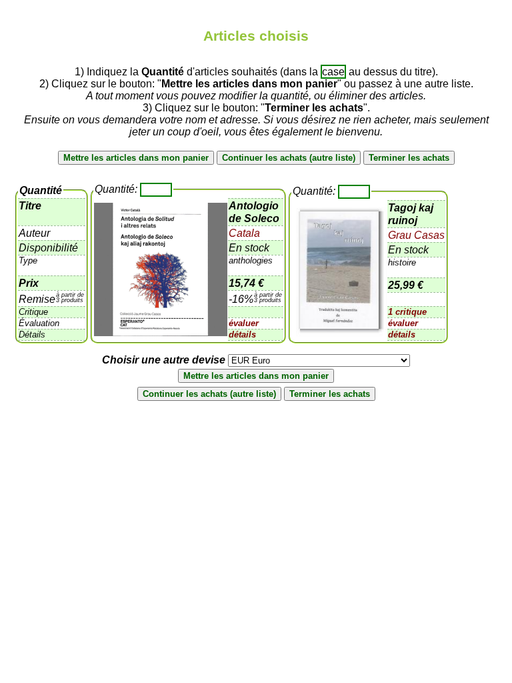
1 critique (407, 312)
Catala (244, 233)
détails (242, 334)
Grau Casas (416, 235)
